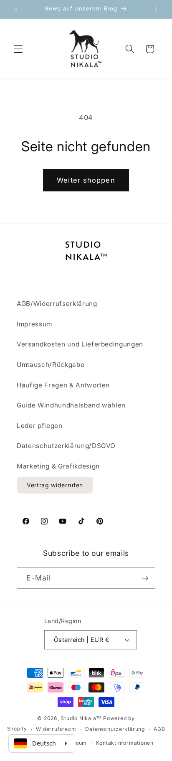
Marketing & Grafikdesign (58, 466)
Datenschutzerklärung (114, 729)
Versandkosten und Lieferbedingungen (80, 344)
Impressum (34, 324)
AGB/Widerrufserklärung (57, 304)
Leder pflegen (40, 426)
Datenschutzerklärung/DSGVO (66, 446)
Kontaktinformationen (125, 743)
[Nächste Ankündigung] (156, 9)
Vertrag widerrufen (55, 485)
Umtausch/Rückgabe (50, 365)
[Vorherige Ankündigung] (16, 9)
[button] (18, 49)
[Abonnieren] (145, 578)
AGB (159, 729)
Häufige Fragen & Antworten (63, 385)
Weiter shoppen (86, 180)
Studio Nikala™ (81, 718)
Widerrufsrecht (56, 729)
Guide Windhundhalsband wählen (71, 405)
